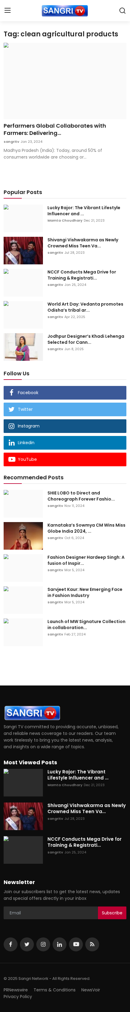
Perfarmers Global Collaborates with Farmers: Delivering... (55, 129)
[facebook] (11, 944)
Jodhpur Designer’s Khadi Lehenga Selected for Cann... (85, 339)
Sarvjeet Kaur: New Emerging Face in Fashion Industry (84, 592)
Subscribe (112, 913)
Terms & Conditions (55, 990)
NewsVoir (90, 990)
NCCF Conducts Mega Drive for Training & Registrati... (81, 275)
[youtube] (76, 944)
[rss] (92, 944)
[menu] (7, 10)
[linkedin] (60, 944)
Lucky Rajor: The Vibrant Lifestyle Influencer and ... (83, 211)
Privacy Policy (18, 997)
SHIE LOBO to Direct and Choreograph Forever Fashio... (81, 496)
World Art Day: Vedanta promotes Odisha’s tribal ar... (85, 307)
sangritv (11, 141)
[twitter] (27, 944)
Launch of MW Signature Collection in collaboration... (86, 624)
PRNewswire (16, 990)
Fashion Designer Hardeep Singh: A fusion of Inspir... (86, 560)
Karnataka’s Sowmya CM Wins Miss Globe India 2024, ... (86, 528)
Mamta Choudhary (65, 220)
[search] (122, 10)
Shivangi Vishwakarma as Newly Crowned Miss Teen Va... (82, 243)
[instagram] (43, 944)
